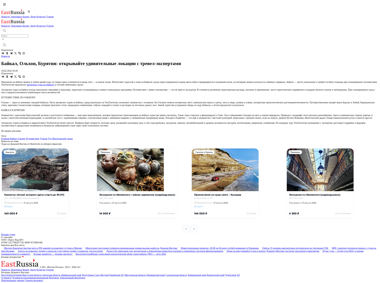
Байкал (13, 138)
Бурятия (5, 138)
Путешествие (32, 138)
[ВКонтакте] (3, 53)
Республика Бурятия (11, 275)
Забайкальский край (71, 275)
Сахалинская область (176, 275)
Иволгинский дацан (62, 138)
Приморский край (156, 275)
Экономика (16, 16)
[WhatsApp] (24, 53)
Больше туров (8, 234)
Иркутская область (31, 275)
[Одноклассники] (7, 53)
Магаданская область (135, 275)
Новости (5, 16)
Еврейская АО (116, 275)
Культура (41, 16)
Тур (50, 138)
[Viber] (19, 53)
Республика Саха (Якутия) (95, 275)
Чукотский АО (232, 275)
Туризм (50, 16)
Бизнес (26, 16)
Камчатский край (216, 275)
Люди (33, 16)
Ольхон (21, 138)
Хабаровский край (196, 275)
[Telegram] (11, 53)
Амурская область (51, 275)
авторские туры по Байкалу (41, 84)
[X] (15, 53)
